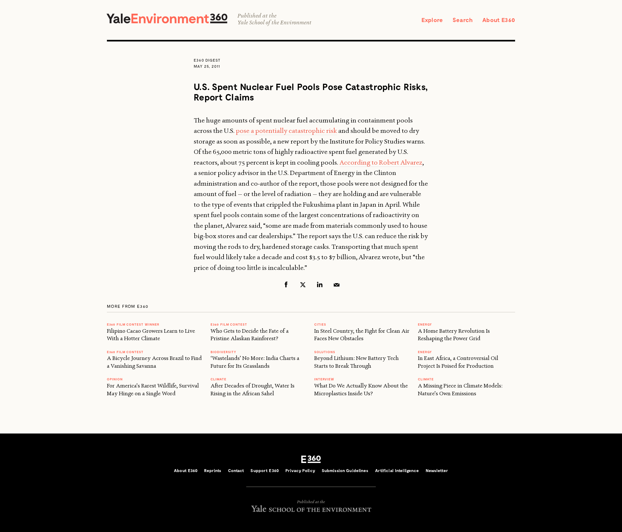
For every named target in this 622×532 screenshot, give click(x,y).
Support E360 (264, 470)
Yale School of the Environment (274, 22)
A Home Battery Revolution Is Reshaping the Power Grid (454, 334)
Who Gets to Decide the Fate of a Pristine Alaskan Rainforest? (250, 334)
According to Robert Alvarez (381, 162)
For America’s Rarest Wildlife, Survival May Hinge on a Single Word (153, 389)
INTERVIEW (324, 379)
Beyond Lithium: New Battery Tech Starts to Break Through (356, 361)
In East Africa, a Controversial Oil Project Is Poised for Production (458, 361)
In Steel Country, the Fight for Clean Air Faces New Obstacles (361, 334)
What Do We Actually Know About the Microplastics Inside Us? (361, 389)
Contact (236, 470)
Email (336, 284)
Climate (218, 379)
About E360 (498, 19)
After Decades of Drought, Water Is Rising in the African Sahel (252, 389)
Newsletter (437, 470)
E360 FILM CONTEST (125, 352)
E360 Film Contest (229, 324)
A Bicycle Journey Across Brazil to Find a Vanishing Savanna (154, 361)
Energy (425, 324)
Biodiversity (223, 352)
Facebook (286, 284)
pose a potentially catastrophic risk (286, 130)
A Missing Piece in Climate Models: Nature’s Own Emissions (460, 389)
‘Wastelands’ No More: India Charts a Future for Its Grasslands (255, 361)
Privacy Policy (300, 470)
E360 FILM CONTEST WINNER (133, 324)
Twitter (303, 284)
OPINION (115, 379)
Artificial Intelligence (397, 470)
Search (463, 19)
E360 (311, 459)
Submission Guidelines (345, 470)
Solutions (324, 352)
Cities (320, 324)
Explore (432, 19)
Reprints (212, 470)
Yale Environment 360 (167, 18)
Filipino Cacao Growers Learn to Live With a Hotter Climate (151, 334)
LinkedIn (320, 284)
